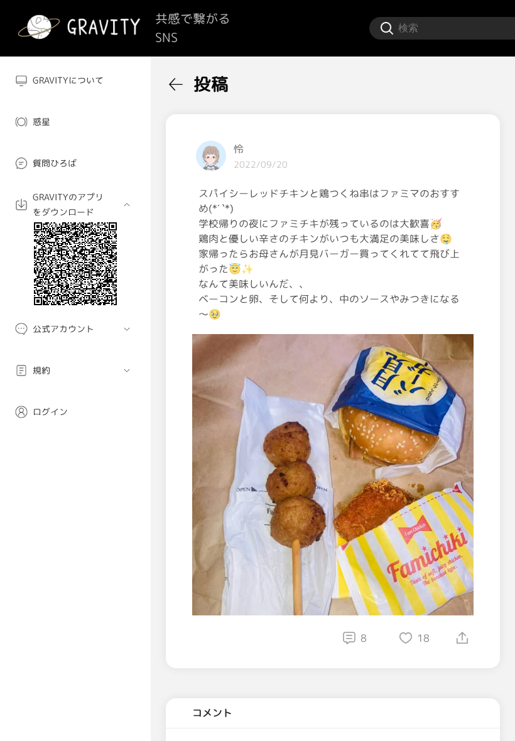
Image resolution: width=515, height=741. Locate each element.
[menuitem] (75, 80)
